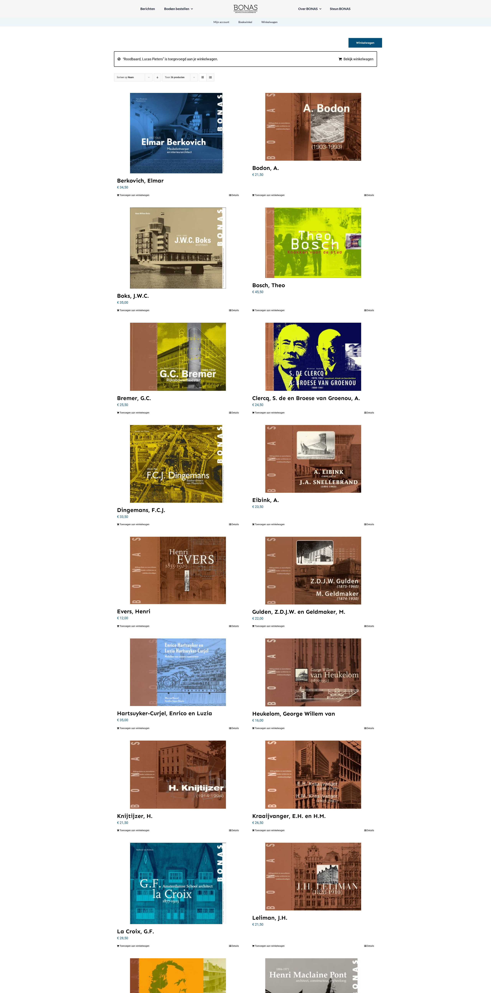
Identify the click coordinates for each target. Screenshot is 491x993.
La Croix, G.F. (135, 931)
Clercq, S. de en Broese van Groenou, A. (306, 398)
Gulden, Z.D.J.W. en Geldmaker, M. (298, 611)
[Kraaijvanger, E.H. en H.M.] (313, 775)
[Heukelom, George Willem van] (313, 672)
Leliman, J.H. (269, 917)
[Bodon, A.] (313, 127)
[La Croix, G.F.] (178, 883)
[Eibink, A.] (313, 459)
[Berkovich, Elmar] (178, 133)
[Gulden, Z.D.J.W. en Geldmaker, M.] (313, 570)
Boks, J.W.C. (133, 295)
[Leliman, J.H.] (313, 876)
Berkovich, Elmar (140, 180)
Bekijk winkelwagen (358, 59)
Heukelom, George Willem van (293, 713)
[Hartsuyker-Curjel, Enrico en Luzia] (178, 672)
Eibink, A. (265, 500)
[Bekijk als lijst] (210, 77)
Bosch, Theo (268, 285)
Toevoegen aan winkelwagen (134, 195)
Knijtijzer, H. (134, 816)
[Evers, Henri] (178, 570)
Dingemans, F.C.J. (141, 510)
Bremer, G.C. (134, 398)
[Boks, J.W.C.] (178, 248)
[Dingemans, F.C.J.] (178, 464)
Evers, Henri (133, 611)
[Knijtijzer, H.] (178, 775)
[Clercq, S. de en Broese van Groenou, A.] (313, 357)
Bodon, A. (265, 168)
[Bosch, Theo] (313, 243)
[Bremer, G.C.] (178, 357)
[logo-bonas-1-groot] (245, 6)
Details (235, 195)
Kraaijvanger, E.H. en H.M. (289, 816)
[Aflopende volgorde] (157, 77)
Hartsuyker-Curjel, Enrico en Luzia (164, 713)
